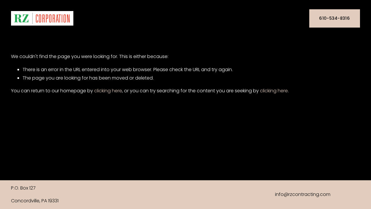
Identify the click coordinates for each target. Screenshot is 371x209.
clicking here (108, 90)
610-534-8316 (334, 18)
